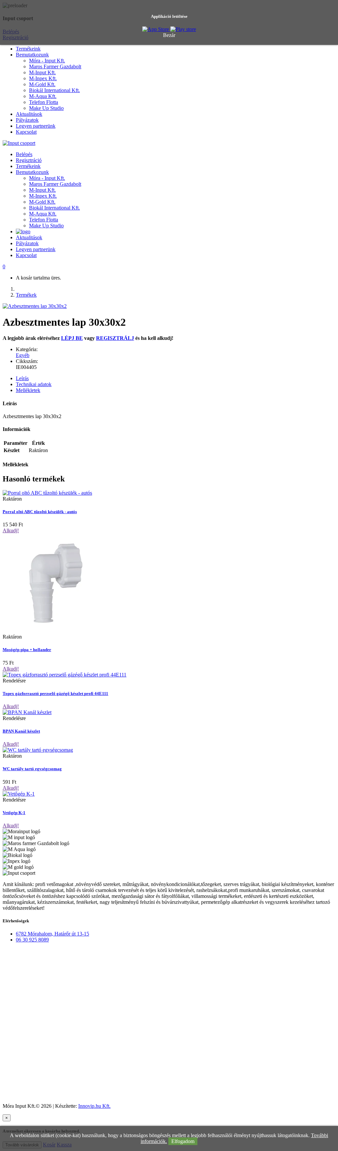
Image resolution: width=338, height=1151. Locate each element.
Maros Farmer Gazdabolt (55, 66)
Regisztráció (29, 160)
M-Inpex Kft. (43, 78)
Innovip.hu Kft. (94, 1106)
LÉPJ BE (72, 338)
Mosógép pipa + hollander (27, 649)
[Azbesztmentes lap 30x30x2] (35, 306)
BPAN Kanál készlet (21, 731)
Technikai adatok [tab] (33, 384)
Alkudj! (11, 530)
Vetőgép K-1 (14, 812)
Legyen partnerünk (35, 126)
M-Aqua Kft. (42, 96)
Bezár (169, 35)
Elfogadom (182, 1141)
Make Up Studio (46, 108)
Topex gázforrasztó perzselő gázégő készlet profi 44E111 (55, 693)
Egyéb (22, 355)
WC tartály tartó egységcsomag (32, 768)
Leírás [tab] (22, 378)
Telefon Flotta (43, 102)
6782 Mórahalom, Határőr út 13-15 (52, 934)
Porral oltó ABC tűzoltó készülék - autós (40, 511)
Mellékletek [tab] (28, 390)
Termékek (26, 295)
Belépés (24, 154)
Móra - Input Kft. (47, 60)
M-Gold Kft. (42, 84)
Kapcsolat (26, 132)
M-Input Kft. (42, 72)
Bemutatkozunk (32, 54)
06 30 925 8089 (32, 939)
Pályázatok (27, 120)
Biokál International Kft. (54, 90)
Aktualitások (29, 114)
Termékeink (28, 48)
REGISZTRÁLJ (115, 338)
